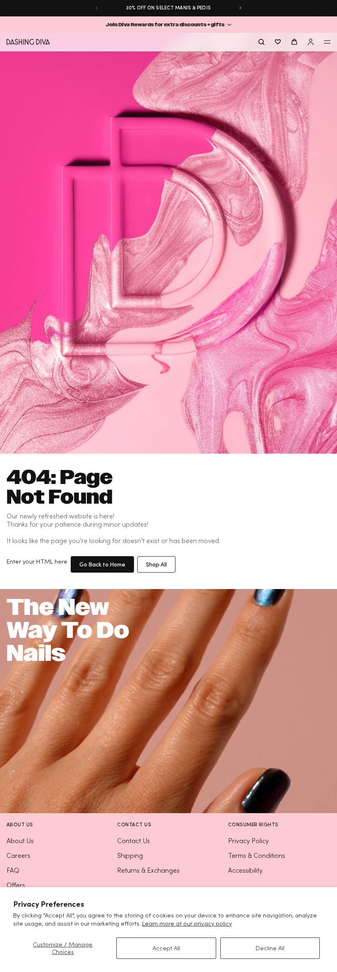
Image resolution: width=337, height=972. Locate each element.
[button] (168, 24)
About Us (20, 841)
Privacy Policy (248, 841)
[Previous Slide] (96, 8)
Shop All (156, 564)
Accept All (166, 948)
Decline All (270, 948)
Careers (18, 855)
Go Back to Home (102, 564)
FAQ (13, 870)
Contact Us (133, 841)
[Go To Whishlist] (278, 42)
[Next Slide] (240, 8)
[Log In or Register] (310, 42)
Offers (16, 885)
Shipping (130, 855)
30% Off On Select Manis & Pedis (168, 8)
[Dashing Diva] (28, 42)
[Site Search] (261, 42)
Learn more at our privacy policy (187, 923)
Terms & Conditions (256, 855)
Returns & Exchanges (148, 870)
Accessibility (245, 870)
